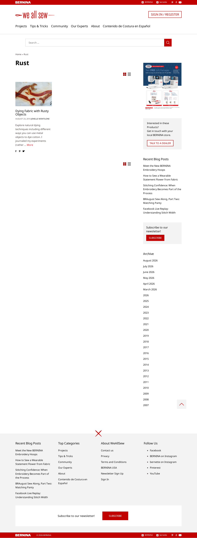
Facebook (155, 450)
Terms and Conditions (114, 462)
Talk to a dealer (160, 143)
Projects (21, 26)
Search (168, 42)
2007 (146, 405)
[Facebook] (16, 151)
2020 (146, 330)
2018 (146, 341)
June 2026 (148, 272)
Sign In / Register (165, 14)
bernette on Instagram (163, 462)
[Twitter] (23, 151)
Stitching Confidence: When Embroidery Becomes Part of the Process (162, 189)
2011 (146, 382)
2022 (146, 318)
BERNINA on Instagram (163, 456)
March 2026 (150, 289)
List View (129, 74)
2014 (146, 364)
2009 (146, 393)
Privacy (105, 456)
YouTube (155, 473)
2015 (146, 359)
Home (18, 54)
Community (59, 26)
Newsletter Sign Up (112, 473)
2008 (146, 399)
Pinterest (155, 467)
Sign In (105, 479)
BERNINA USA (109, 467)
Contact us (107, 450)
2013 (146, 370)
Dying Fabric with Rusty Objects (32, 112)
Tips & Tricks (39, 26)
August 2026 (150, 260)
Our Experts (79, 26)
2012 (146, 376)
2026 (146, 295)
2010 (146, 387)
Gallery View (124, 74)
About (95, 26)
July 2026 (148, 266)
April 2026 (149, 283)
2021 (146, 324)
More (30, 145)
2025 (146, 301)
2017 (146, 347)
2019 (146, 335)
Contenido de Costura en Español (126, 26)
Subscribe (155, 238)
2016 (146, 353)
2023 (146, 312)
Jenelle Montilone (40, 118)
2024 (146, 306)
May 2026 (148, 278)
